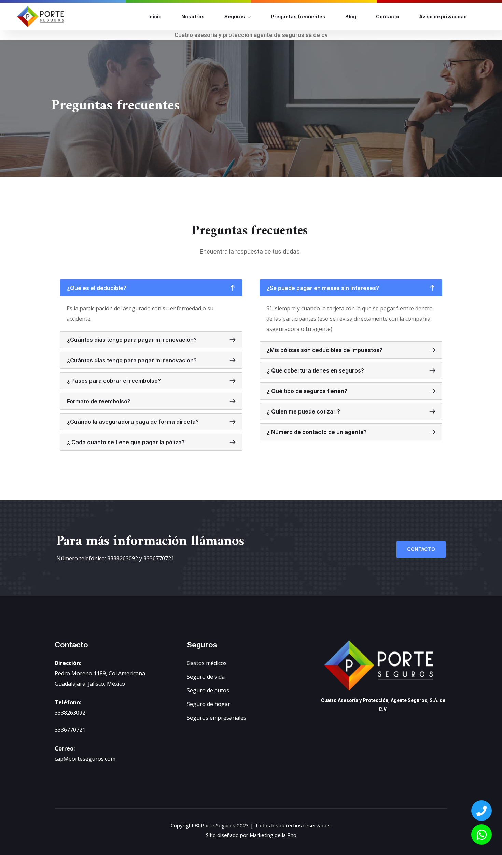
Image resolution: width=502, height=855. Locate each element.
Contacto (387, 16)
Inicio (155, 16)
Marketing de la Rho (273, 834)
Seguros (234, 16)
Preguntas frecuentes (298, 16)
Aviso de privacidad (443, 16)
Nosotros (193, 16)
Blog (350, 16)
